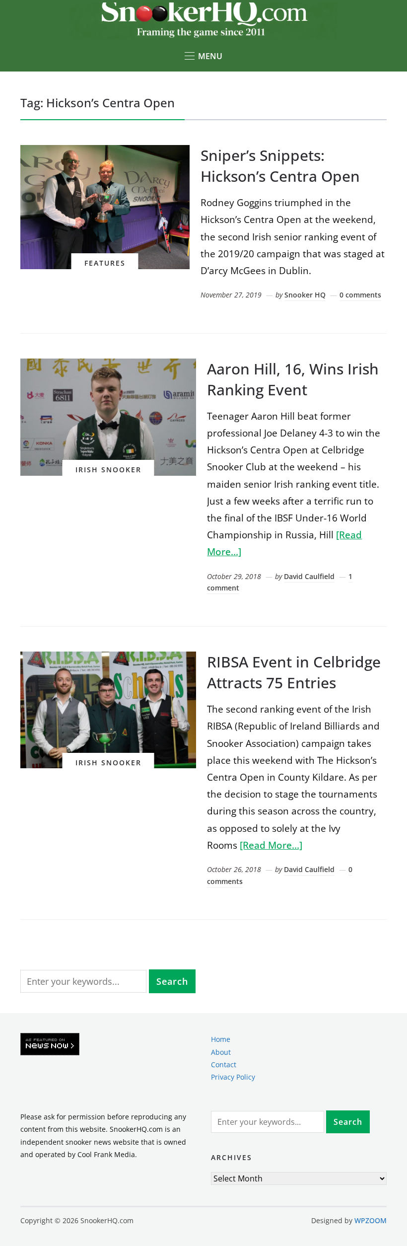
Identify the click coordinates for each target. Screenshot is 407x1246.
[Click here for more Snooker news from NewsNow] (49, 1044)
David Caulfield (309, 576)
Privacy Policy (233, 1077)
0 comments (360, 294)
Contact (223, 1064)
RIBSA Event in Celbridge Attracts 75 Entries (294, 672)
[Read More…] (271, 845)
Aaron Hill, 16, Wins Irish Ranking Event (293, 379)
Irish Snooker (108, 469)
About (221, 1052)
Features (105, 263)
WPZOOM (370, 1220)
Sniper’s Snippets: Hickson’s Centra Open (280, 165)
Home (220, 1039)
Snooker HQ (305, 294)
